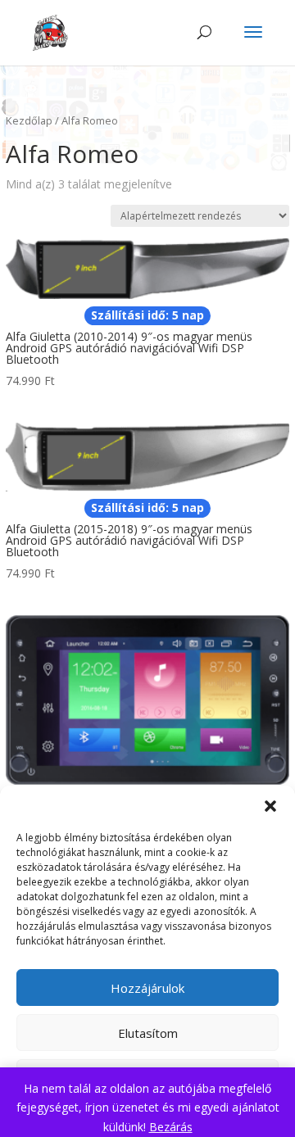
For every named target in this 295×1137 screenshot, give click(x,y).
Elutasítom (148, 1033)
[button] (270, 806)
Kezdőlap (29, 120)
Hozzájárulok (147, 988)
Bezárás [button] (171, 1127)
